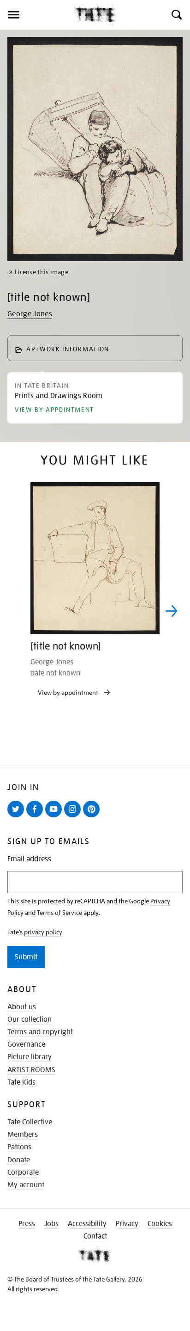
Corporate (23, 1172)
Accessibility (87, 1223)
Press (26, 1223)
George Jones (29, 314)
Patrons (19, 1147)
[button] (176, 15)
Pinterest (93, 816)
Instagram (74, 816)
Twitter (17, 816)
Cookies (160, 1223)
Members (22, 1134)
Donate (18, 1160)
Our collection (29, 1019)
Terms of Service (59, 912)
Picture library (29, 1056)
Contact (95, 1236)
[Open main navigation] (37, 14)
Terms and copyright (40, 1032)
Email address (29, 859)
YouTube (55, 816)
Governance (26, 1044)
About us (21, 1007)
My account (25, 1185)
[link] (38, 272)
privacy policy (43, 932)
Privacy (127, 1223)
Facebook (36, 816)
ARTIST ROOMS (31, 1069)
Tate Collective (29, 1122)
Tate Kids (21, 1082)
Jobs (51, 1223)
